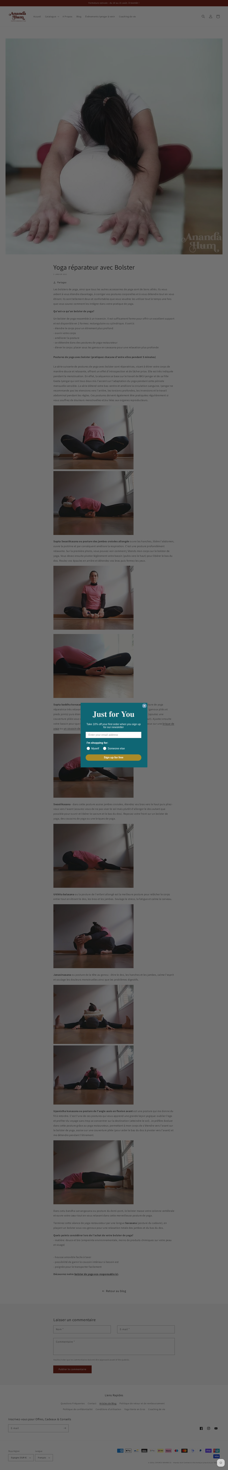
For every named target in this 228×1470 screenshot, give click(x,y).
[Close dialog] (144, 705)
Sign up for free (113, 757)
